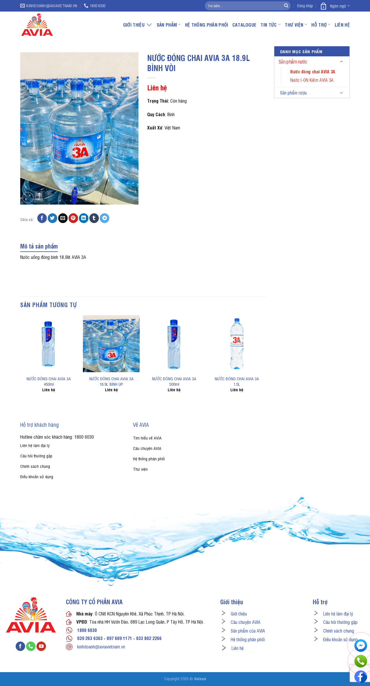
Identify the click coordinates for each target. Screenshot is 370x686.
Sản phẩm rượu (293, 92)
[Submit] (286, 5)
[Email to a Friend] (63, 218)
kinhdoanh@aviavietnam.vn (101, 646)
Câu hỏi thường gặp (340, 622)
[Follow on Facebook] (20, 646)
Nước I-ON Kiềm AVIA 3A (311, 80)
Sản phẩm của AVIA (248, 630)
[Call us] (31, 646)
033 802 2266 (149, 638)
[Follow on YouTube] (41, 646)
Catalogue (244, 24)
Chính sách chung (338, 630)
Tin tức (268, 24)
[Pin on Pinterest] (73, 218)
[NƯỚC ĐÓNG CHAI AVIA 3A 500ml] (174, 343)
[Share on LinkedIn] (83, 218)
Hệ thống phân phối (206, 24)
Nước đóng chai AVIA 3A (312, 71)
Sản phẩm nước (293, 61)
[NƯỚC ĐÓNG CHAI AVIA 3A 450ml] (48, 343)
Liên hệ (342, 24)
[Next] (265, 359)
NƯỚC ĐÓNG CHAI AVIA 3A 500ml (174, 381)
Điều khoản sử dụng (340, 639)
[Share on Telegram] (104, 218)
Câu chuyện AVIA (245, 622)
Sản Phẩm (167, 24)
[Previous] (20, 359)
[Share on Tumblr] (94, 218)
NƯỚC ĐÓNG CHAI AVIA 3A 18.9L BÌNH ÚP (111, 381)
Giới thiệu (239, 613)
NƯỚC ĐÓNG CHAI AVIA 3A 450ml (49, 381)
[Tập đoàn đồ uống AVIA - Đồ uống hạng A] (54, 25)
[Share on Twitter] (52, 218)
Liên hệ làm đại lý (338, 613)
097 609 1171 (119, 638)
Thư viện (294, 24)
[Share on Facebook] (42, 218)
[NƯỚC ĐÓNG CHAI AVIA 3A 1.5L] (236, 343)
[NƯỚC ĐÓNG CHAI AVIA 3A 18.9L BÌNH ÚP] (111, 343)
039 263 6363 (90, 638)
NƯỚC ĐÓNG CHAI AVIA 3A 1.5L (237, 381)
